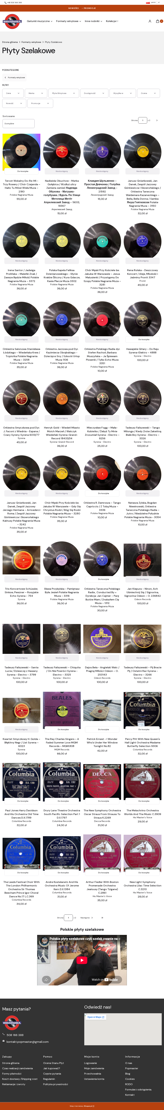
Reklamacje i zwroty (13, 1084)
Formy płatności (11, 1073)
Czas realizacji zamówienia (17, 1068)
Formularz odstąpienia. (138, 1089)
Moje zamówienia (94, 1068)
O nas (128, 1063)
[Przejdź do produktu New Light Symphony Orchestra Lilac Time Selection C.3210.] (142, 853)
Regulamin (49, 1079)
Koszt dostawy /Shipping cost (19, 1079)
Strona (134, 120)
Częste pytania (52, 1073)
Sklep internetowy (81, 1106)
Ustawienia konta (94, 1079)
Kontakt (130, 1095)
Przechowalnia (92, 1073)
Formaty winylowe (31, 42)
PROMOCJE (90, 8)
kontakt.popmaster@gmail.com (28, 1042)
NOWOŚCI (73, 8)
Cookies (130, 1079)
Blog (127, 1073)
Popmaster (131, 1068)
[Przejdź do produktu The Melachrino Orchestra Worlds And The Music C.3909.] (142, 782)
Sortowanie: (9, 116)
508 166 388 (15, 1035)
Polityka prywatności (55, 1084)
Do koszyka (22, 171)
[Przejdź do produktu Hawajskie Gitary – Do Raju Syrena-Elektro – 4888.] (142, 320)
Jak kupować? (51, 1068)
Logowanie (90, 1063)
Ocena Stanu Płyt (53, 1063)
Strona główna (10, 42)
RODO (129, 1084)
